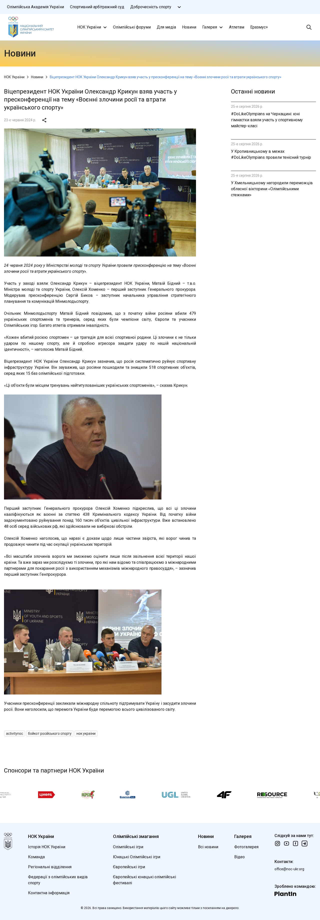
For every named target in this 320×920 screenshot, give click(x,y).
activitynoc (14, 734)
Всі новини (208, 846)
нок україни (86, 734)
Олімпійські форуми (132, 27)
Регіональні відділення (50, 866)
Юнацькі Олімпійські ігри (136, 856)
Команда (36, 856)
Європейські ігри (129, 866)
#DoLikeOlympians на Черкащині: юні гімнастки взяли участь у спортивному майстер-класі (267, 120)
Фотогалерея (246, 846)
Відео (239, 856)
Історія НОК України (46, 846)
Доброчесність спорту (150, 6)
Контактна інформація (49, 892)
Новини (189, 27)
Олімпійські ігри (128, 846)
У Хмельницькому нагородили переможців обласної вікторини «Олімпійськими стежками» (272, 188)
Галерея (209, 27)
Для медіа (166, 27)
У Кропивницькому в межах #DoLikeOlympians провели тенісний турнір (271, 154)
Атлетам (236, 27)
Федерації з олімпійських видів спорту (58, 879)
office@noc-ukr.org (289, 869)
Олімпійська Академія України (35, 6)
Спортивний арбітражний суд (97, 6)
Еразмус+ (259, 27)
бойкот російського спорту (50, 734)
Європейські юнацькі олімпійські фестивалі (144, 879)
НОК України (89, 27)
